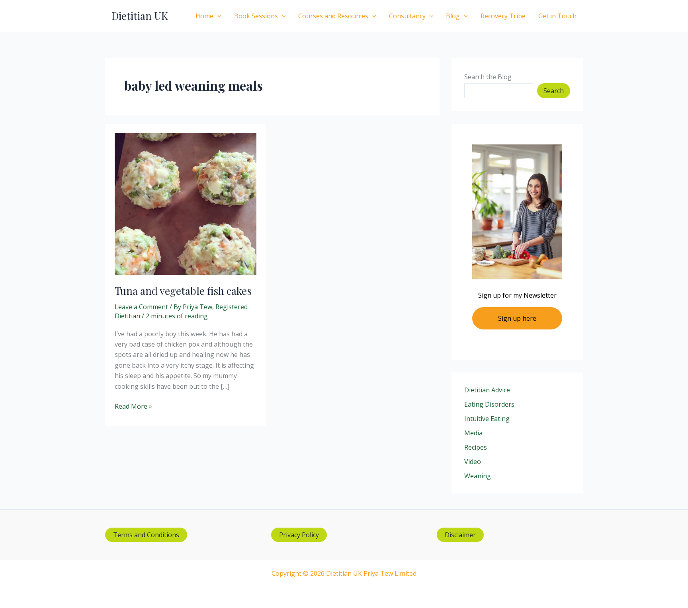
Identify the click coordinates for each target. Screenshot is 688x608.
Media (473, 433)
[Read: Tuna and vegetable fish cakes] (185, 203)
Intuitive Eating (487, 418)
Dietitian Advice (487, 390)
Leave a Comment (141, 306)
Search (553, 90)
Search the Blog (488, 76)
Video (472, 461)
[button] (217, 16)
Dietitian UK (139, 16)
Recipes (475, 447)
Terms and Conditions (146, 534)
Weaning (477, 476)
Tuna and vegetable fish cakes (183, 291)
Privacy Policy (299, 534)
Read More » (133, 406)
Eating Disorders (489, 404)
